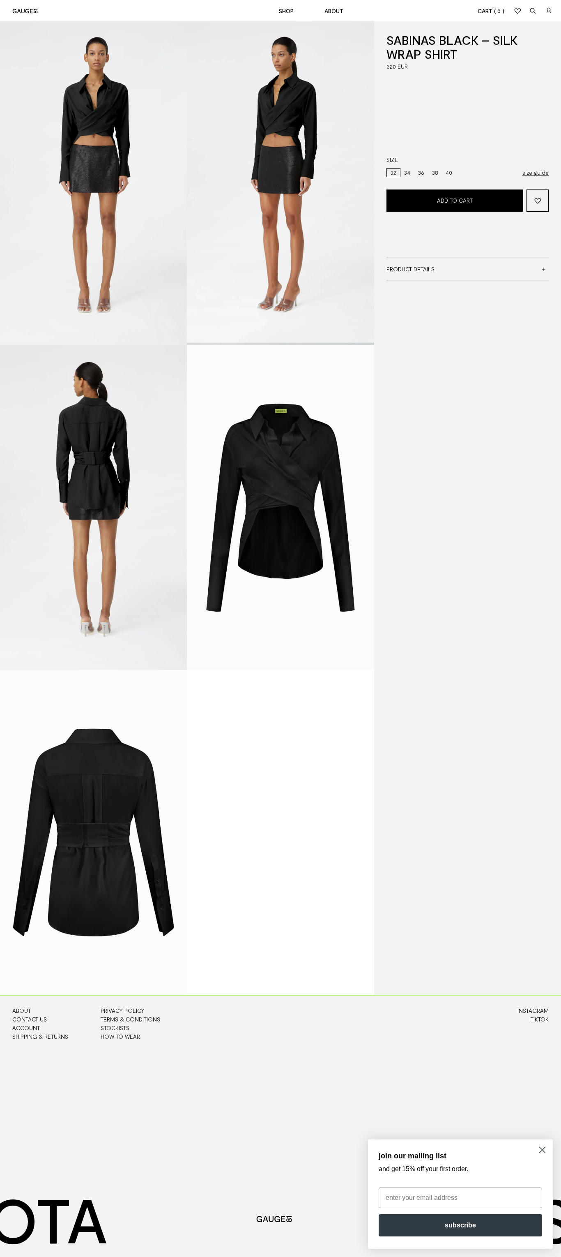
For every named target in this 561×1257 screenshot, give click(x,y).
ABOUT (21, 1010)
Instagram (533, 1010)
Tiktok (540, 1019)
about (333, 10)
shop (286, 10)
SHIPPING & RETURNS (40, 1036)
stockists (115, 1027)
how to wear (120, 1036)
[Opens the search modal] (533, 11)
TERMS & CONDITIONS (130, 1019)
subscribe (460, 1225)
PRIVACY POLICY (123, 1010)
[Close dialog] (542, 1150)
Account (26, 1027)
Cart (491, 10)
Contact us (29, 1019)
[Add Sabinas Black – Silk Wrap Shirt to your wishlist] (538, 200)
